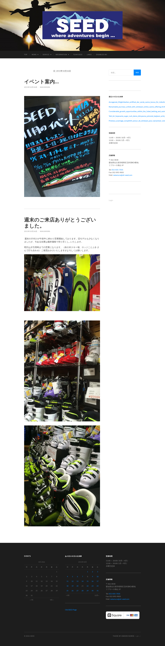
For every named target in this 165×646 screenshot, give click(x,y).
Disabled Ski (101, 54)
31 (97, 591)
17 (97, 581)
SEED (32, 636)
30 (92, 591)
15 (87, 581)
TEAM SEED (77, 54)
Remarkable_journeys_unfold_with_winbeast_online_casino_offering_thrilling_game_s (125, 107)
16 (92, 581)
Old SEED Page (71, 610)
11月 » (97, 595)
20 (77, 586)
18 (67, 586)
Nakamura (45, 87)
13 (77, 581)
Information (61, 54)
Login (111, 200)
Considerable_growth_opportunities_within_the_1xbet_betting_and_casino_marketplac (125, 111)
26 (72, 591)
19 (72, 586)
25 (67, 591)
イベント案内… (41, 81)
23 (92, 586)
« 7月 (31, 600)
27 (77, 591)
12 (72, 581)
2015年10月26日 (30, 87)
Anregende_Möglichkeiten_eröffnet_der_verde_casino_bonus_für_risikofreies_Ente (125, 102)
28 (82, 591)
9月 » (51, 600)
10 (97, 576)
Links (89, 54)
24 (97, 586)
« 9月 (67, 595)
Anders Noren (127, 636)
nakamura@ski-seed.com (122, 175)
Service (46, 54)
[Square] (123, 618)
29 (87, 591)
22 (87, 586)
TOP (25, 54)
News (34, 54)
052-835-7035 (117, 170)
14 (82, 581)
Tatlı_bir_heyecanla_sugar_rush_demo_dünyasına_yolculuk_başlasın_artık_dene (125, 116)
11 (67, 581)
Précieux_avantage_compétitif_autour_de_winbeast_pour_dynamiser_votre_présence (125, 121)
